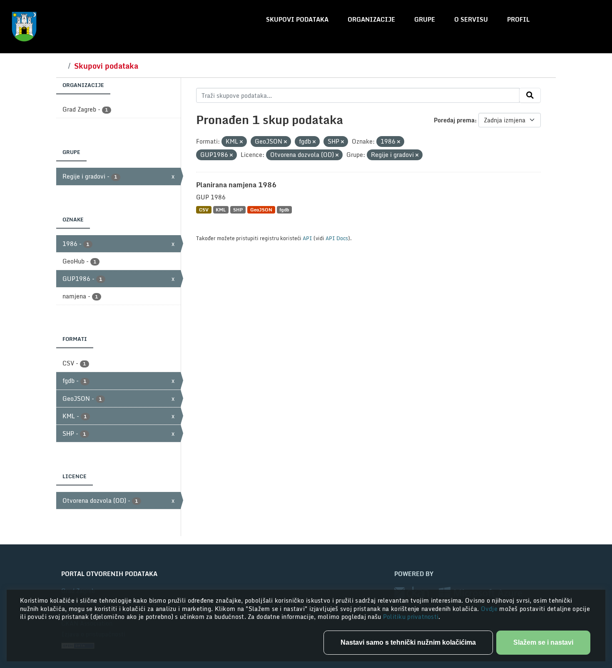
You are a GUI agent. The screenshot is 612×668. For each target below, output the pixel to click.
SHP (238, 209)
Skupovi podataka (297, 19)
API (307, 238)
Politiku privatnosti (411, 616)
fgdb (284, 209)
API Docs (337, 238)
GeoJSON (261, 209)
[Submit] (530, 95)
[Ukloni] (241, 142)
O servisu (471, 19)
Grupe (424, 19)
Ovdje (490, 608)
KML (221, 209)
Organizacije (371, 19)
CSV (204, 209)
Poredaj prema (454, 120)
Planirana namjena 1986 (236, 184)
